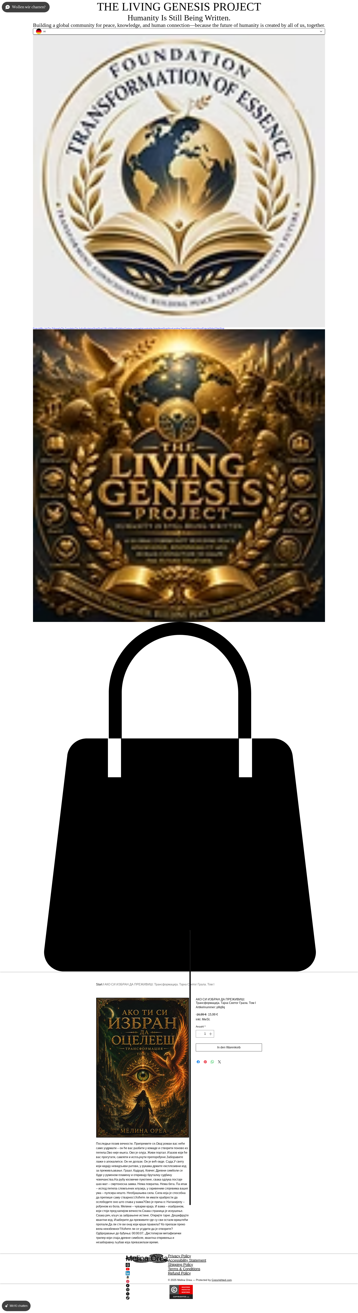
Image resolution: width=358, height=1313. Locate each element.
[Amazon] (147, 1277)
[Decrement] (199, 1033)
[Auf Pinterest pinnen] (205, 1062)
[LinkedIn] (147, 1273)
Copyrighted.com (222, 1279)
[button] (179, 797)
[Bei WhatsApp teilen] (212, 1062)
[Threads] (147, 1265)
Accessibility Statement (187, 1260)
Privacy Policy (179, 1256)
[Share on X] (219, 1062)
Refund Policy (179, 1273)
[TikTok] (147, 1298)
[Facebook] (147, 1285)
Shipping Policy (180, 1265)
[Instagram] (147, 1290)
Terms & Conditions (184, 1269)
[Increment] (210, 1033)
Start (99, 984)
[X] (147, 1294)
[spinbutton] (205, 1033)
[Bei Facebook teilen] (198, 1062)
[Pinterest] (147, 1281)
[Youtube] (147, 1269)
